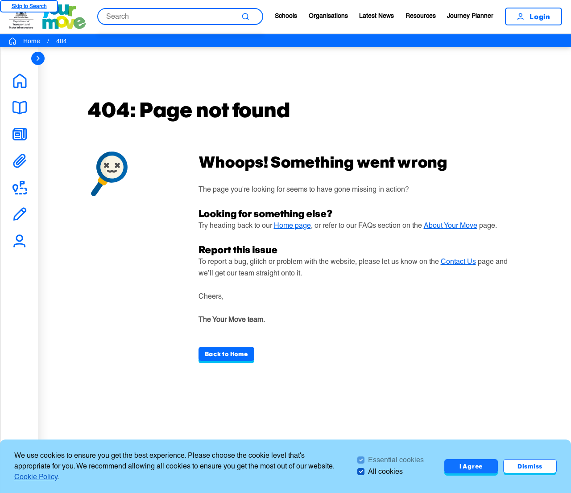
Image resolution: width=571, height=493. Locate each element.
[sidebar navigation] (38, 58)
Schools (286, 15)
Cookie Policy (35, 477)
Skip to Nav (29, 6)
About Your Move (450, 225)
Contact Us (458, 261)
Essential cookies (396, 460)
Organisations (328, 15)
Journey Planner (470, 15)
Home (31, 41)
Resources (420, 15)
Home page (292, 225)
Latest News (376, 15)
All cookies (385, 471)
